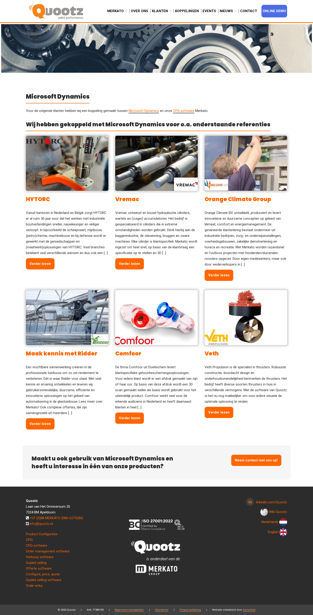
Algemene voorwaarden (129, 609)
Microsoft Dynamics (144, 111)
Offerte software (39, 568)
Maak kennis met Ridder (61, 353)
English (273, 532)
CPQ (29, 540)
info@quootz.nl (41, 524)
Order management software (48, 551)
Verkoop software (39, 557)
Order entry (34, 586)
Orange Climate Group (238, 199)
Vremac (127, 199)
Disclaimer (161, 609)
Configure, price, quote (43, 574)
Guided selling (36, 563)
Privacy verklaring (190, 609)
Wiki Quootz (278, 512)
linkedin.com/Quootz (271, 502)
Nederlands (269, 522)
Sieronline (249, 609)
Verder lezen (40, 264)
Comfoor (128, 353)
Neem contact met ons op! (256, 460)
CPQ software (183, 111)
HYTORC (38, 199)
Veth (212, 353)
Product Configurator (42, 534)
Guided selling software (43, 580)
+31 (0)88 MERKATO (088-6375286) (56, 518)
